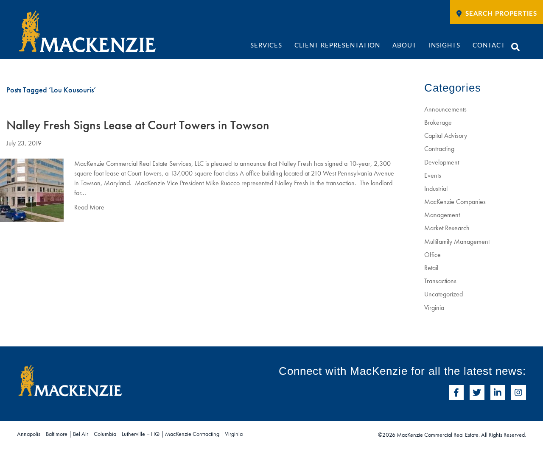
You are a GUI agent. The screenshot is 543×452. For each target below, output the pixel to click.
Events (432, 175)
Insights (444, 45)
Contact (489, 45)
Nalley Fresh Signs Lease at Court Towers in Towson (137, 125)
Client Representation (337, 45)
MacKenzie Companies (455, 201)
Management (442, 214)
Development (441, 162)
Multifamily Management (457, 241)
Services (266, 45)
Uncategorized (443, 294)
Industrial (436, 188)
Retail (431, 267)
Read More (89, 207)
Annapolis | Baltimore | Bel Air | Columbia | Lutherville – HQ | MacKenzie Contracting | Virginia (130, 434)
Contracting (439, 148)
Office (432, 254)
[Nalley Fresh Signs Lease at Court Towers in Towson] (32, 189)
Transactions (440, 280)
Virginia (434, 307)
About (404, 45)
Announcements (445, 109)
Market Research (447, 227)
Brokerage (438, 122)
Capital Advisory (445, 135)
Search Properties (501, 14)
